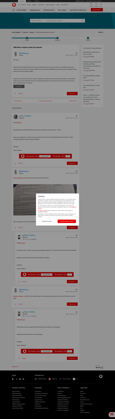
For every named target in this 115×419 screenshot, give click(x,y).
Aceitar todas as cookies (66, 221)
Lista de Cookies (43, 210)
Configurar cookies (47, 221)
